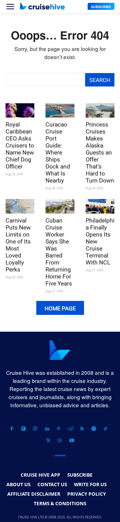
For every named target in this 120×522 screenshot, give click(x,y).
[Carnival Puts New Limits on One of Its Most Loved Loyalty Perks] (20, 206)
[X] (48, 440)
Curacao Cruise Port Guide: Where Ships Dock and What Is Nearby (57, 152)
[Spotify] (93, 428)
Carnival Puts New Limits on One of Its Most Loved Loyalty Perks (18, 245)
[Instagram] (35, 428)
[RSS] (82, 428)
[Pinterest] (58, 428)
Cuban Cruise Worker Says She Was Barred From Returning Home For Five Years (58, 252)
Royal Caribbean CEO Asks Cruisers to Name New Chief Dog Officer (20, 145)
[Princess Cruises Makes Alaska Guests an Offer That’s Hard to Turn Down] (100, 110)
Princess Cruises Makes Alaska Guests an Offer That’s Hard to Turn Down (100, 152)
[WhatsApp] (60, 440)
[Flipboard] (23, 428)
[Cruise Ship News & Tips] (42, 6)
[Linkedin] (46, 428)
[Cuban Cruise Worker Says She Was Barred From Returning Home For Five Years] (59, 206)
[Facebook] (11, 428)
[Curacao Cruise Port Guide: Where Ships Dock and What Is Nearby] (59, 110)
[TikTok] (105, 428)
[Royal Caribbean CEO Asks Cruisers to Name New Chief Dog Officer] (20, 110)
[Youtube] (71, 440)
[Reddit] (70, 428)
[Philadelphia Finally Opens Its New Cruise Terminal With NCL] (100, 206)
